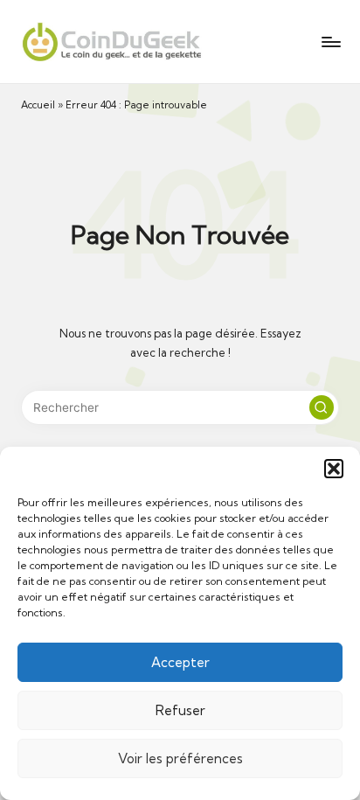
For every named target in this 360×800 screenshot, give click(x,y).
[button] (334, 468)
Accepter (180, 662)
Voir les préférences (180, 758)
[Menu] (330, 41)
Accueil (38, 105)
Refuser (180, 710)
